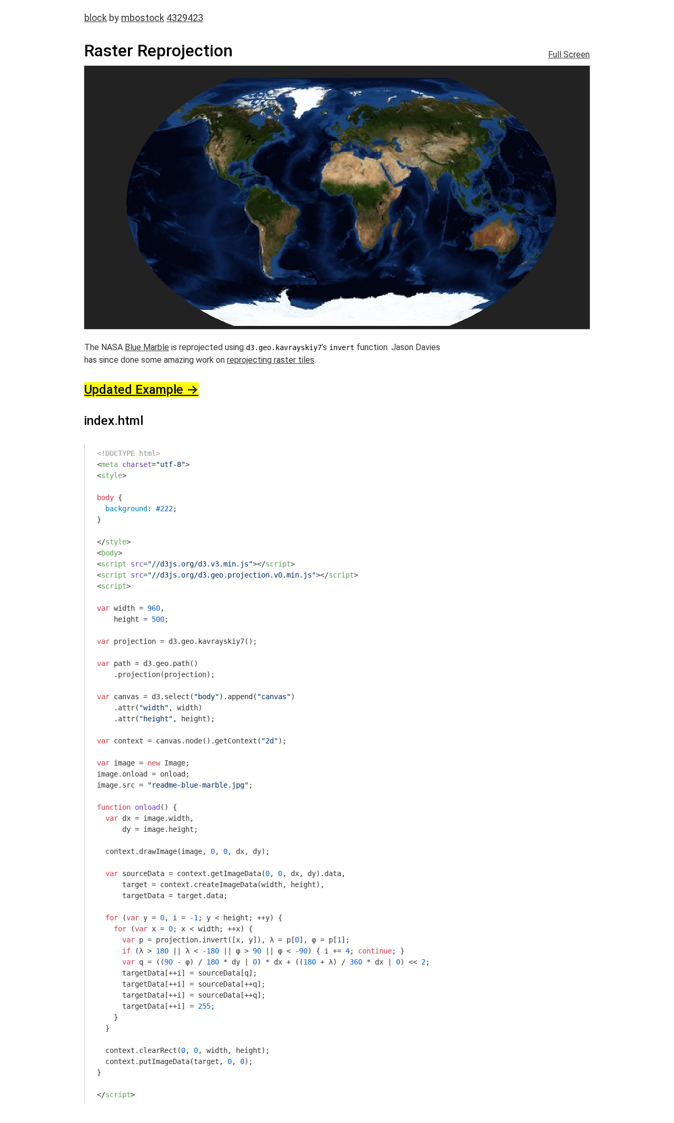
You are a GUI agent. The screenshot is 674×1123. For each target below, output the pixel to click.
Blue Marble (147, 347)
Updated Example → (141, 389)
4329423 (184, 17)
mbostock (142, 17)
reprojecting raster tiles (270, 360)
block (95, 17)
